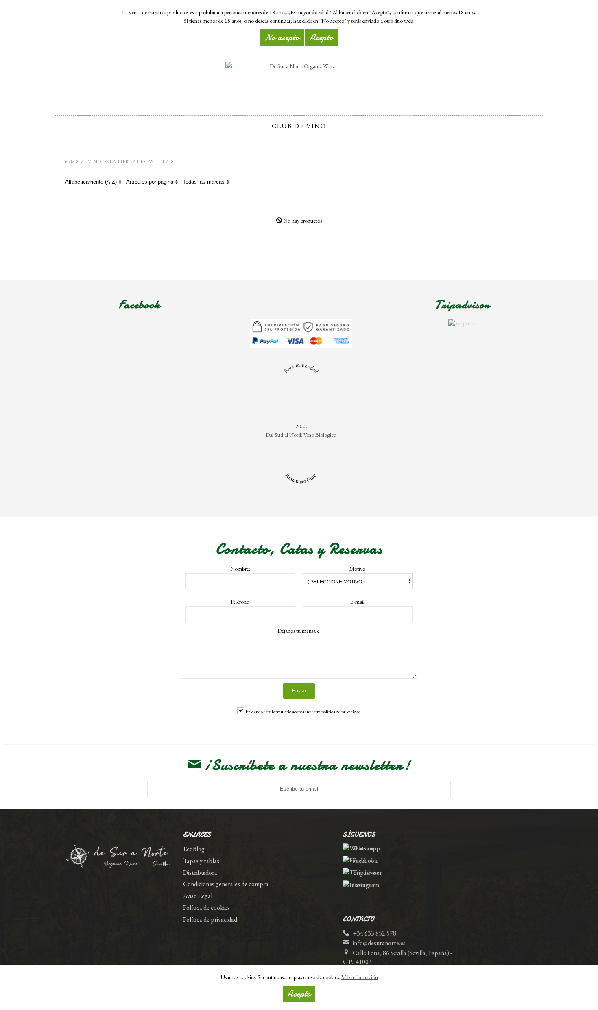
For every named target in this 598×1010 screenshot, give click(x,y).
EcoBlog (194, 849)
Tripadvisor (367, 872)
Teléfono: (240, 601)
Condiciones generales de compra (225, 884)
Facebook (365, 860)
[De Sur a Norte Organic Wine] (299, 82)
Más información (359, 977)
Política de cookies (206, 907)
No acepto (282, 37)
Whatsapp (366, 848)
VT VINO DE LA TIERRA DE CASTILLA (124, 161)
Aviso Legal (197, 896)
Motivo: (358, 568)
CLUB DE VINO (299, 126)
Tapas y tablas (201, 861)
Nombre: (240, 568)
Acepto (299, 994)
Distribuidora (200, 872)
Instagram (366, 885)
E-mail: (358, 601)
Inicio (68, 161)
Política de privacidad (210, 919)
